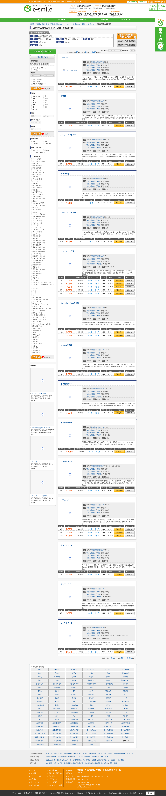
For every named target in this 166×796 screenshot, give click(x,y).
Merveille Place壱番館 (70, 303)
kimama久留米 (66, 345)
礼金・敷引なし (38, 81)
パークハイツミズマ (68, 135)
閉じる (150, 793)
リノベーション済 (39, 172)
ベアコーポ (65, 500)
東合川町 (91, 694)
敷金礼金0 (52, 776)
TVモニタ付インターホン (42, 304)
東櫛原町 (108, 694)
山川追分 (126, 709)
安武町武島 (125, 701)
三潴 (98, 67)
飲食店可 (36, 348)
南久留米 (49, 763)
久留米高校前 (97, 763)
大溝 (98, 70)
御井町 (57, 701)
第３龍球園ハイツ (67, 422)
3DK (34, 105)
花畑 (91, 744)
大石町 (57, 673)
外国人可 (36, 201)
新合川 (57, 719)
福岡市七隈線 (96, 760)
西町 (39, 694)
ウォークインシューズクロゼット (43, 285)
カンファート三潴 (67, 251)
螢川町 (108, 698)
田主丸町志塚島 (91, 734)
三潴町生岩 (74, 741)
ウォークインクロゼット (42, 282)
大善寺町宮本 (91, 684)
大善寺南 (91, 712)
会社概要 (104, 20)
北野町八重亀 (125, 723)
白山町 (57, 680)
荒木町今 (74, 669)
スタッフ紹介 (70, 776)
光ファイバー (38, 297)
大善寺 (99, 147)
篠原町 (125, 677)
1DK (34, 98)
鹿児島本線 (60, 760)
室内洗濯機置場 (39, 216)
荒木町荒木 (57, 669)
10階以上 (36, 333)
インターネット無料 (55, 785)
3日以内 (35, 143)
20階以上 (36, 335)
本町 (125, 698)
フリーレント (38, 194)
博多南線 (121, 760)
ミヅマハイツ (66, 584)
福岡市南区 (78, 753)
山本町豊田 (74, 705)
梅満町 (40, 673)
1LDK (46, 98)
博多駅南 (87, 757)
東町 (125, 694)
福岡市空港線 (77, 760)
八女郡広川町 (102, 753)
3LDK (46, 105)
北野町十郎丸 (57, 723)
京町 (108, 673)
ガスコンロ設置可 (39, 203)
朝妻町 (125, 705)
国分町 (91, 677)
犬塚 (98, 65)
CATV (35, 295)
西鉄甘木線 (105, 760)
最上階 (36, 337)
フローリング (38, 218)
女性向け (36, 212)
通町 (74, 691)
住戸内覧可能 (38, 322)
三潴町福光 (74, 744)
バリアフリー (38, 181)
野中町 (57, 694)
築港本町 (95, 757)
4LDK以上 (36, 109)
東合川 (40, 709)
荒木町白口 (108, 669)
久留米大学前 (58, 763)
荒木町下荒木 (91, 669)
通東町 (40, 691)
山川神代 (57, 712)
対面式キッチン (39, 256)
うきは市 (130, 753)
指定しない (36, 141)
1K (45, 96)
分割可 (36, 183)
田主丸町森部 (57, 741)
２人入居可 (37, 179)
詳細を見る (119, 86)
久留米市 (94, 62)
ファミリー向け (39, 214)
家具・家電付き (39, 243)
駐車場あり (37, 326)
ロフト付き (37, 221)
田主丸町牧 (125, 737)
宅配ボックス (38, 306)
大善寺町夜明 (108, 684)
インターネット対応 (40, 299)
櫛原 (115, 763)
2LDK (34, 103)
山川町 (57, 705)
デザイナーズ (38, 170)
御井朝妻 (74, 709)
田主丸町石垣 (125, 730)
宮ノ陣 (125, 716)
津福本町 (74, 687)
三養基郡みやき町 (120, 753)
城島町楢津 (39, 730)
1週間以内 (48, 143)
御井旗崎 (91, 709)
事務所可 (36, 177)
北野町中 (91, 723)
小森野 (91, 716)
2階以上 (36, 328)
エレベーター (38, 234)
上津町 (91, 673)
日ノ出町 (40, 698)
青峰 (91, 705)
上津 (125, 712)
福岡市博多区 (58, 753)
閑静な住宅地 (38, 168)
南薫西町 (108, 691)
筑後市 (110, 753)
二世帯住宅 (37, 192)
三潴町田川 (108, 741)
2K (33, 100)
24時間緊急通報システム (42, 308)
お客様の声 (69, 782)
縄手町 (91, 691)
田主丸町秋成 (91, 730)
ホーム (40, 20)
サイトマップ (34, 782)
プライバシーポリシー (37, 776)
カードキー (37, 196)
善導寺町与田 (57, 684)
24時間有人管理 (39, 315)
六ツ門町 (108, 701)
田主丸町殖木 (108, 737)
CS (34, 291)
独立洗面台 (37, 273)
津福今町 (57, 687)
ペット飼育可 (38, 159)
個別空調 (36, 352)
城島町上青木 (108, 726)
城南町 (74, 680)
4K (33, 107)
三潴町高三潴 (91, 741)
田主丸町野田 (91, 737)
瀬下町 (108, 680)
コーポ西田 (65, 57)
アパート (35, 68)
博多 (110, 763)
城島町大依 (91, 726)
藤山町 (91, 698)
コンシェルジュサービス (42, 324)
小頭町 (74, 677)
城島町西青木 (57, 730)
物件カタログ (34, 785)
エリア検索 (61, 20)
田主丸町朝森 (108, 730)
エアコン (36, 276)
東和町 (125, 687)
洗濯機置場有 (38, 245)
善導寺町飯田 (125, 680)
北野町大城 (108, 719)
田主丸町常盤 (39, 737)
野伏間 (40, 716)
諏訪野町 (91, 680)
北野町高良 (39, 723)
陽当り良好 (37, 165)
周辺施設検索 (70, 779)
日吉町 (57, 698)
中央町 (40, 687)
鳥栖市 (85, 753)
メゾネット (37, 223)
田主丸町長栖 (74, 737)
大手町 (74, 673)
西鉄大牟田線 (91, 65)
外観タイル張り (39, 247)
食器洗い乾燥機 (39, 251)
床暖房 (36, 278)
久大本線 (68, 760)
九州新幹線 (86, 760)
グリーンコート (66, 545)
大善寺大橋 (74, 712)
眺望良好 (36, 190)
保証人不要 (37, 174)
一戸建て (35, 70)
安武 (98, 635)
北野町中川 (108, 723)
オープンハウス (39, 199)
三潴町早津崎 (57, 744)
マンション (44, 68)
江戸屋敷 (108, 712)
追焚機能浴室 (38, 260)
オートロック (38, 302)
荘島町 (40, 680)
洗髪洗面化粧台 (39, 269)
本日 (46, 141)
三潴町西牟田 (39, 744)
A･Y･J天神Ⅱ (66, 174)
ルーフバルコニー (39, 229)
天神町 (108, 687)
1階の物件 (37, 330)
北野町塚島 (74, 723)
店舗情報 (69, 770)
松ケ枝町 (40, 701)
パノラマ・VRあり (39, 152)
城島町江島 (74, 726)
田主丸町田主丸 (125, 734)
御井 (78, 763)
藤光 (56, 716)
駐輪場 (36, 238)
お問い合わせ (126, 20)
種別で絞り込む (42, 57)
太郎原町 (126, 684)
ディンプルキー (39, 310)
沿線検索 (83, 20)
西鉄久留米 (72, 763)
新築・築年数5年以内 (56, 773)
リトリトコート (66, 623)
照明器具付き (38, 236)
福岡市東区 (92, 753)
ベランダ (36, 225)
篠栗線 (113, 760)
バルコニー (37, 227)
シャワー (36, 271)
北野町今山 (91, 719)
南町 (74, 701)
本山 (74, 716)
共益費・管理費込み (39, 84)
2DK (46, 100)
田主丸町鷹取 (108, 734)
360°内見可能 (53, 770)
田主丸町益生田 (40, 741)
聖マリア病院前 (87, 763)
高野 (108, 716)
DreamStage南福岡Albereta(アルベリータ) (45, 428)
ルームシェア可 (39, 205)
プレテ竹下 (35, 462)
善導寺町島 (39, 684)
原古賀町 (74, 694)
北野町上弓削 (125, 719)
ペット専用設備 (39, 161)
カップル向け (38, 210)
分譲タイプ (37, 185)
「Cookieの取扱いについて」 (121, 793)
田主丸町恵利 (57, 734)
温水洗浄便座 (38, 265)
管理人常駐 (37, 188)
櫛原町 (40, 677)
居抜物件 (36, 350)
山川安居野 (108, 709)
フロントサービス (39, 317)
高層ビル (36, 346)
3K (45, 103)
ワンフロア (37, 344)
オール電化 (37, 232)
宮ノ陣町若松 (91, 701)
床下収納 (36, 280)
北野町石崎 (74, 719)
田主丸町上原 (74, 734)
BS (34, 293)
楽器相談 (36, 163)
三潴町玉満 (100, 62)
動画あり (48, 150)
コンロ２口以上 (39, 249)
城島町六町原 (74, 730)
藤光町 (74, 698)
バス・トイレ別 (39, 258)
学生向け (36, 207)
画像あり (35, 150)
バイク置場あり (39, 240)
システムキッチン (39, 254)
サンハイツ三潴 (66, 461)
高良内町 (57, 677)
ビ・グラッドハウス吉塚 (39, 394)
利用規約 (33, 779)
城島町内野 (39, 726)
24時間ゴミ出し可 (39, 319)
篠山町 (108, 677)
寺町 (91, 687)
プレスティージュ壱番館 (39, 496)
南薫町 (125, 691)
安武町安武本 (39, 705)
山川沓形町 (39, 712)
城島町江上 (57, 726)
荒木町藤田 (125, 669)
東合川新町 (57, 709)
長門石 (108, 705)
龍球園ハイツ (66, 96)
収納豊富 (36, 288)
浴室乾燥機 (37, 262)
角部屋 (36, 341)
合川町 (40, 669)
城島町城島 (125, 726)
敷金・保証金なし (38, 79)
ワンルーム (36, 96)
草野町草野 (125, 673)
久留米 (106, 763)
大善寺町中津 (74, 684)
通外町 (57, 691)
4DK (46, 107)
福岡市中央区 (68, 753)
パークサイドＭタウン (69, 212)
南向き (36, 339)
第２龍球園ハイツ (67, 384)
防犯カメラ (37, 313)
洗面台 (36, 267)
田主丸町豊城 (57, 737)
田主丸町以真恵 (40, 734)
